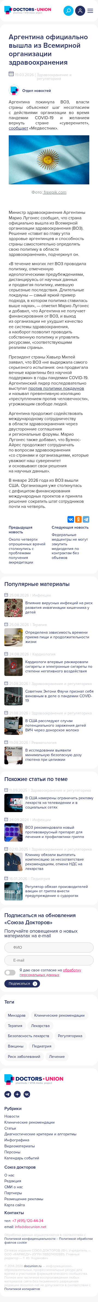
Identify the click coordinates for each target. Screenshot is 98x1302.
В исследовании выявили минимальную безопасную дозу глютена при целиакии (53, 755)
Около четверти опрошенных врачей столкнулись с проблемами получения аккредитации (27, 551)
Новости (11, 1116)
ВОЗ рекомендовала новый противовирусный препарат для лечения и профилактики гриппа (54, 832)
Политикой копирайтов (22, 1289)
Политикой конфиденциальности (30, 1239)
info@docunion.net (30, 1227)
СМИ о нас (13, 1187)
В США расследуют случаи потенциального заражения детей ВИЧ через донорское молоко (55, 725)
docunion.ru (33, 1266)
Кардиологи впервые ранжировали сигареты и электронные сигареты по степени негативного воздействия (58, 667)
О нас (9, 1175)
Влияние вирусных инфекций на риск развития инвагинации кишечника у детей (59, 608)
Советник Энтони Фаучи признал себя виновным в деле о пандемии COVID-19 (59, 696)
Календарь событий (21, 1158)
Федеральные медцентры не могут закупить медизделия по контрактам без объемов (70, 546)
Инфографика (16, 1140)
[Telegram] (86, 519)
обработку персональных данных (50, 972)
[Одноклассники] (78, 519)
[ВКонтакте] (71, 519)
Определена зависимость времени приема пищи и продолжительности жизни (57, 637)
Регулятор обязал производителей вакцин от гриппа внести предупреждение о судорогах (56, 891)
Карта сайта (14, 1205)
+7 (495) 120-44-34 (27, 1221)
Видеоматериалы (19, 1146)
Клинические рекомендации (29, 1122)
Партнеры (13, 1193)
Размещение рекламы (23, 1199)
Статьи (10, 1128)
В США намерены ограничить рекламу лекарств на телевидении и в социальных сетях (59, 803)
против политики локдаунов (56, 388)
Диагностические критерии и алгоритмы (40, 1134)
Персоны (12, 1152)
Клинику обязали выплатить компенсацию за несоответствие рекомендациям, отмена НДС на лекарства (54, 861)
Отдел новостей (36, 90)
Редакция (12, 1181)
